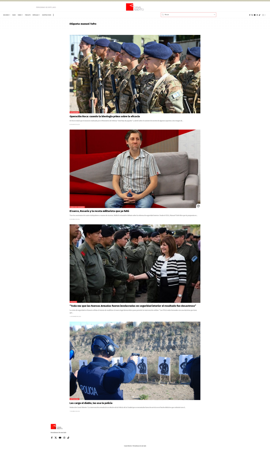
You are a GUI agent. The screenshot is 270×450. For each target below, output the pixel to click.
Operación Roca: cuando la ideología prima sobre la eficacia (105, 116)
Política (73, 302)
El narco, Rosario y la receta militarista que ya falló (99, 211)
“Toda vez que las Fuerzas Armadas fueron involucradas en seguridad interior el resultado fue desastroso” (133, 305)
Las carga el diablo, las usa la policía (91, 403)
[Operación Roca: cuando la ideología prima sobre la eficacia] (135, 74)
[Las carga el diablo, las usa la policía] (135, 361)
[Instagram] (257, 15)
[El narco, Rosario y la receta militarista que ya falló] (135, 169)
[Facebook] (250, 15)
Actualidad (74, 112)
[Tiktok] (259, 15)
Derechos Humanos (77, 207)
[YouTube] (254, 15)
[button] (53, 15)
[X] (252, 15)
